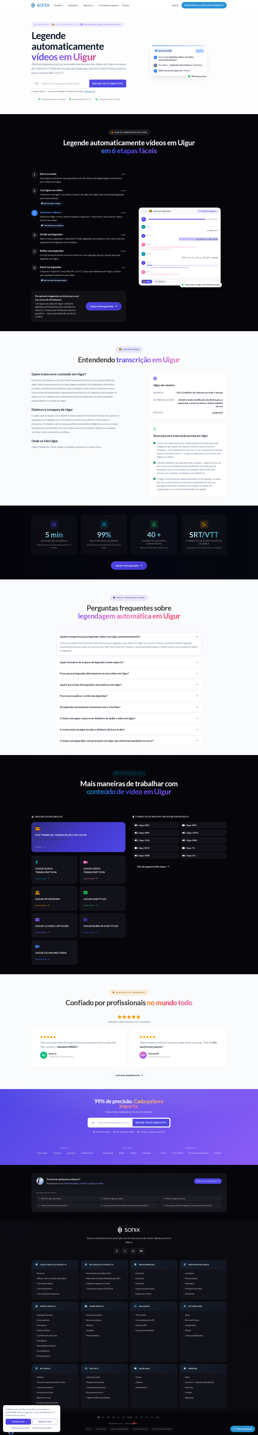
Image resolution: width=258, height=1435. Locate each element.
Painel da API (141, 1325)
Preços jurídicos (43, 1356)
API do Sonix (141, 1315)
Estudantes (189, 1294)
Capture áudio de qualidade (98, 1397)
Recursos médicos (94, 1320)
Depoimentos (141, 1387)
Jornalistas (189, 1273)
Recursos (41, 1273)
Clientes (139, 1382)
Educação (140, 1278)
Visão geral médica (94, 1315)
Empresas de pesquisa (145, 1288)
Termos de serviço (140, 1429)
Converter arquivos (109, 5)
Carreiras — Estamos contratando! (199, 1382)
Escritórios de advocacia (47, 1335)
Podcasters (189, 1283)
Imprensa (189, 1387)
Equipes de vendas (144, 1294)
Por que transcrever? (95, 1392)
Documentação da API (145, 1320)
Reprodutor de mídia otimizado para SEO (103, 1278)
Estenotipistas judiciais (46, 1346)
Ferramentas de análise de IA (98, 1273)
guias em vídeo (96, 1183)
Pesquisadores (191, 1278)
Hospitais (90, 1330)
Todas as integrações (194, 1335)
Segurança (189, 1397)
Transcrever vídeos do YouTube (99, 1288)
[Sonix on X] (125, 1251)
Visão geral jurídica (45, 1315)
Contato (188, 1392)
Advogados (42, 1340)
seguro (128, 1242)
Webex (188, 1330)
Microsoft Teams (192, 1320)
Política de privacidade (119, 1429)
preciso (166, 1238)
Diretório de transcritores (47, 1403)
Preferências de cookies (162, 1429)
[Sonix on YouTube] (141, 1251)
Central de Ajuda (70, 1183)
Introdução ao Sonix (45, 1392)
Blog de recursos (44, 1397)
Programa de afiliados (145, 1330)
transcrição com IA (120, 1238)
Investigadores (43, 1351)
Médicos (89, 1325)
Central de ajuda (93, 1377)
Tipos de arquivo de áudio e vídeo (51, 1382)
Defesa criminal (43, 1330)
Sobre (187, 1377)
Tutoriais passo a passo (96, 1387)
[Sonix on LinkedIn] (133, 1251)
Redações (140, 1283)
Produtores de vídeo (193, 1288)
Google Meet (190, 1325)
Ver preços (90, 91)
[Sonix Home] (40, 5)
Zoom (187, 1315)
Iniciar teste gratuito (107, 83)
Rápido (157, 1238)
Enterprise (140, 1273)
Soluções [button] (72, 5)
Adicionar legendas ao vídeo (98, 1283)
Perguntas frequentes (95, 1382)
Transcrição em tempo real (48, 1294)
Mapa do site (101, 1429)
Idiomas (40, 1377)
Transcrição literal (44, 1288)
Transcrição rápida (45, 1283)
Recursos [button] (88, 5)
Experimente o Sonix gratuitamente (204, 5)
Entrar (175, 5)
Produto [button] (58, 5)
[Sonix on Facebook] (117, 1251)
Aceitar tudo (18, 1421)
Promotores (42, 1325)
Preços (125, 5)
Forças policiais (43, 1320)
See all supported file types (151, 866)
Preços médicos (92, 1335)
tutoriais (83, 1183)
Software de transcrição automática (51, 1278)
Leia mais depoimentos (128, 1075)
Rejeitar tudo (45, 1421)
